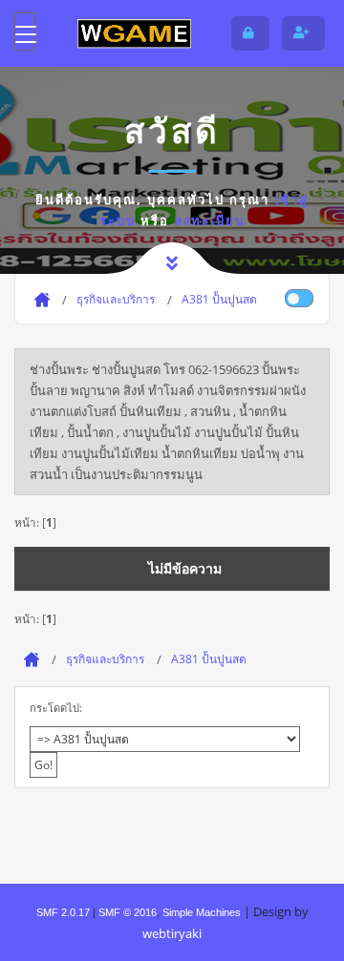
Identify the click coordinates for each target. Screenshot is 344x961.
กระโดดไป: (56, 707)
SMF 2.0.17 (63, 912)
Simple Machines (201, 912)
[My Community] (134, 33)
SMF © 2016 (127, 912)
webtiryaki (172, 933)
